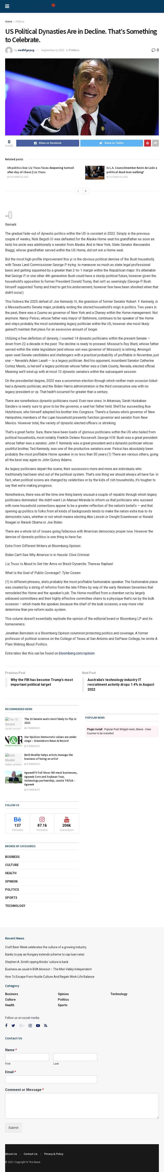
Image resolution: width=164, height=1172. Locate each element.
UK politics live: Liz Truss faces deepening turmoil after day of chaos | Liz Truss (40, 170)
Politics (20, 21)
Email (10, 1072)
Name (11, 1050)
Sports (11, 897)
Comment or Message (24, 1090)
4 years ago (33, 728)
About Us (11, 1154)
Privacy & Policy (53, 1154)
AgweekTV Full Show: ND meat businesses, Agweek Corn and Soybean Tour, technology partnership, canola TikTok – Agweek (50, 778)
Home (8, 21)
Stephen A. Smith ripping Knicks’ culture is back (36, 962)
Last (56, 1063)
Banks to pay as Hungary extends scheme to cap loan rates (44, 954)
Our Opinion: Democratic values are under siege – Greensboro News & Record (50, 739)
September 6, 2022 (52, 50)
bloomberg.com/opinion (77, 653)
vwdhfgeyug (26, 50)
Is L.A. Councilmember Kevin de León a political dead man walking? (132, 170)
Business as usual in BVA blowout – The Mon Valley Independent (48, 969)
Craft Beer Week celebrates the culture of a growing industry (45, 947)
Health (10, 873)
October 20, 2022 (19, 177)
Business (12, 857)
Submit (13, 1127)
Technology (15, 906)
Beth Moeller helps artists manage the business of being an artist (48, 757)
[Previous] (78, 191)
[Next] (86, 191)
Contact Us (30, 1154)
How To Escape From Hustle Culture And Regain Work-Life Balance (49, 976)
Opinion (11, 881)
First (7, 1063)
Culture (12, 865)
